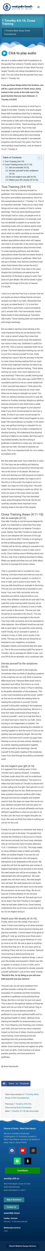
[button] (15, 1083)
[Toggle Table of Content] (38, 158)
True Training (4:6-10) (14, 161)
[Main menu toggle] (38, 7)
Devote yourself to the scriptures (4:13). (23, 172)
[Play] (20, 53)
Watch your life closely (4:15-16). (24, 180)
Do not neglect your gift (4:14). (22, 177)
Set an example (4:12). (19, 167)
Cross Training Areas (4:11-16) (18, 165)
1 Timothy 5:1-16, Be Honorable (24, 1111)
